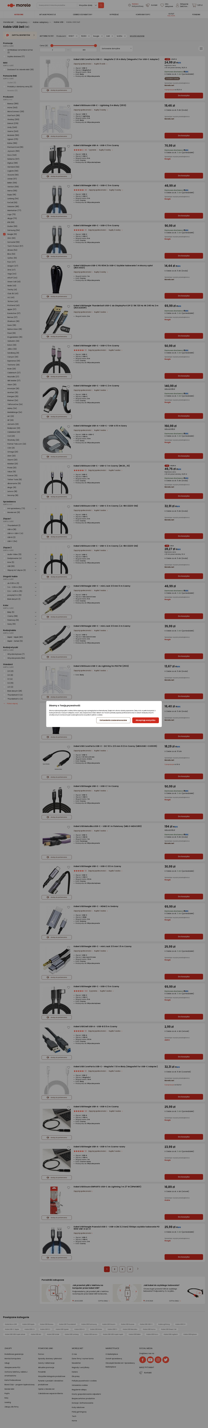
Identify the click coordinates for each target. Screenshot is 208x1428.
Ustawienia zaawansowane (113, 720)
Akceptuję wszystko (145, 720)
